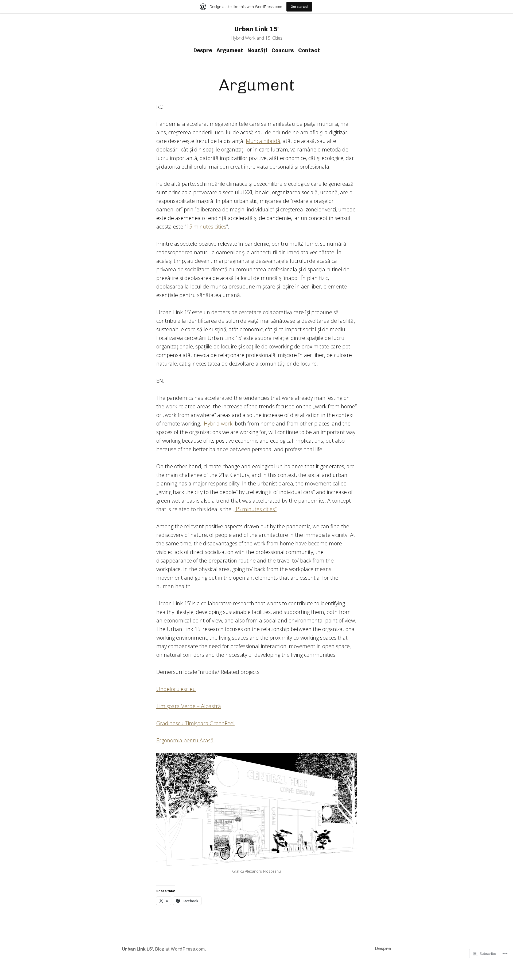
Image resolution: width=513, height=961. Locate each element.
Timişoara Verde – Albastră (188, 706)
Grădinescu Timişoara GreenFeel (195, 723)
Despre (202, 50)
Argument (229, 50)
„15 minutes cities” (255, 509)
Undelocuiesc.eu (176, 689)
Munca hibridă (263, 141)
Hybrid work (218, 423)
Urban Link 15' (256, 29)
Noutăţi (257, 50)
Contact (309, 50)
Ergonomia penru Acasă (184, 740)
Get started (299, 7)
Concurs (282, 50)
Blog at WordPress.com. (180, 949)
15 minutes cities (206, 226)
